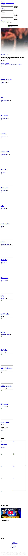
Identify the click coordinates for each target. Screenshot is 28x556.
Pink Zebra (3, 172)
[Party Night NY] (7, 490)
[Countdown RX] (7, 477)
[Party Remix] (7, 465)
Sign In (2, 3)
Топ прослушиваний (5, 64)
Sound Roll (3, 136)
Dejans (2, 82)
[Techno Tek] (7, 130)
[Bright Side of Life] (7, 148)
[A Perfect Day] (7, 166)
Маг (13, 544)
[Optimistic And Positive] (7, 76)
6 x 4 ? (15, 5)
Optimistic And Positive (6, 80)
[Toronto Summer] (7, 502)
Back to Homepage (5, 63)
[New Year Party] (19, 465)
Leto (5, 82)
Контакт (13, 547)
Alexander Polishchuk (5, 244)
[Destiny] (7, 203)
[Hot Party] (7, 452)
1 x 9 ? (15, 18)
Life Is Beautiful (4, 116)
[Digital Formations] (7, 221)
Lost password (11, 3)
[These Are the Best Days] (7, 365)
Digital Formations (5, 224)
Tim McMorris (4, 118)
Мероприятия (15, 543)
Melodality (6, 100)
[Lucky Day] (7, 239)
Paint (2, 98)
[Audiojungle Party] (19, 452)
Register (6, 3)
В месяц (19, 64)
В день (11, 64)
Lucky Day (3, 242)
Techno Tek (3, 134)
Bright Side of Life (5, 152)
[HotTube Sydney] (19, 490)
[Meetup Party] (19, 477)
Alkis (2, 226)
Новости (14, 546)
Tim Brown (3, 208)
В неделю (15, 64)
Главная (13, 542)
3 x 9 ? (15, 14)
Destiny (2, 206)
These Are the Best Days (6, 368)
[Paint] (7, 94)
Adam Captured (4, 154)
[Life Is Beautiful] (7, 112)
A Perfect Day (4, 170)
